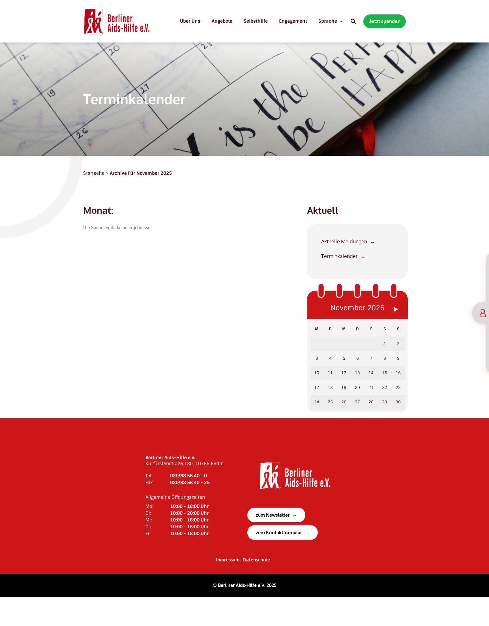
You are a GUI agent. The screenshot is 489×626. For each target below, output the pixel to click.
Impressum (227, 560)
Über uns (190, 21)
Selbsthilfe (256, 21)
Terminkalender (339, 256)
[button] (353, 21)
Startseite (93, 173)
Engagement (293, 21)
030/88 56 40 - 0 (188, 476)
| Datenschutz (255, 560)
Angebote (222, 21)
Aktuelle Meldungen (344, 241)
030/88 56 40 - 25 (190, 483)
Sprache (327, 21)
